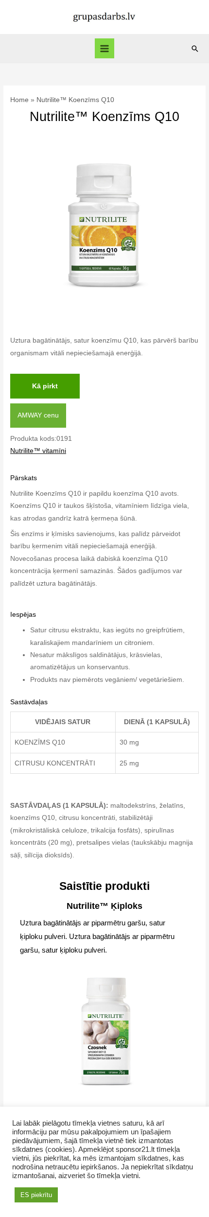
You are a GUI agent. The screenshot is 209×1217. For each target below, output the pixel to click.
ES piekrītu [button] (36, 1195)
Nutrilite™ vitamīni (38, 450)
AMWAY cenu (38, 415)
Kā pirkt (45, 386)
